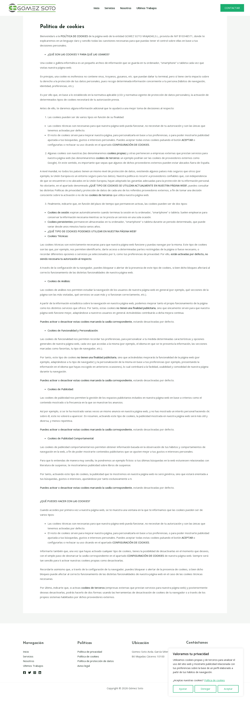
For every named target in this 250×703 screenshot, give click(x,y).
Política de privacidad (89, 651)
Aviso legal (83, 665)
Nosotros (125, 8)
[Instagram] (34, 672)
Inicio (96, 8)
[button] (232, 8)
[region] (205, 672)
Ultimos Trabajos (146, 8)
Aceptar (228, 688)
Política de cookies (214, 680)
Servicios (110, 8)
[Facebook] (24, 672)
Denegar (205, 688)
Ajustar (183, 688)
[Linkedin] (39, 672)
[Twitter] (29, 672)
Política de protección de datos (95, 661)
